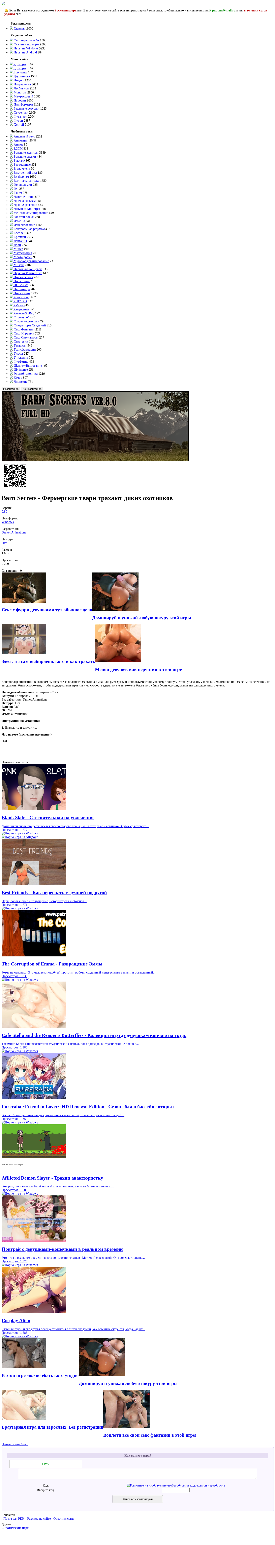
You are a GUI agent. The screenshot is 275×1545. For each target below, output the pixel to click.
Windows (8, 522)
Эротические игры (16, 1528)
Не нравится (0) (32, 388)
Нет (4, 543)
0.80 (4, 511)
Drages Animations (14, 532)
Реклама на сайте (39, 1518)
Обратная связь (63, 1518)
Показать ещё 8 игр (15, 1444)
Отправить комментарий (138, 1499)
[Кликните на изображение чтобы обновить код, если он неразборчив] (176, 1485)
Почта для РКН (14, 1518)
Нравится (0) (11, 388)
